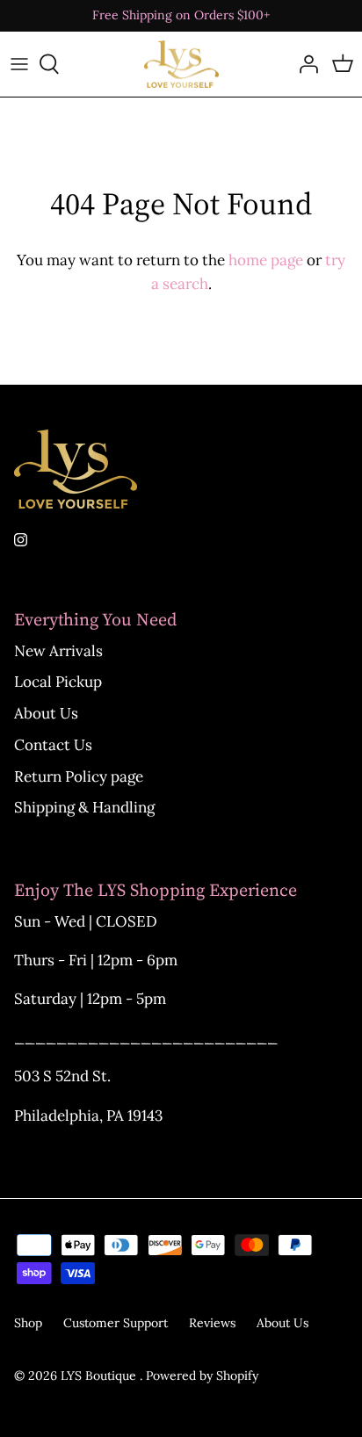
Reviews (212, 1323)
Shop (28, 1323)
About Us (46, 713)
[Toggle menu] (19, 64)
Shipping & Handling (84, 807)
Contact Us (53, 745)
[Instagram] (20, 539)
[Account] (304, 64)
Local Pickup (58, 681)
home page (265, 260)
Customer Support (115, 1323)
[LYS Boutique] (181, 64)
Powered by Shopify (202, 1375)
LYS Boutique (100, 1375)
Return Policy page (78, 776)
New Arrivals (58, 651)
